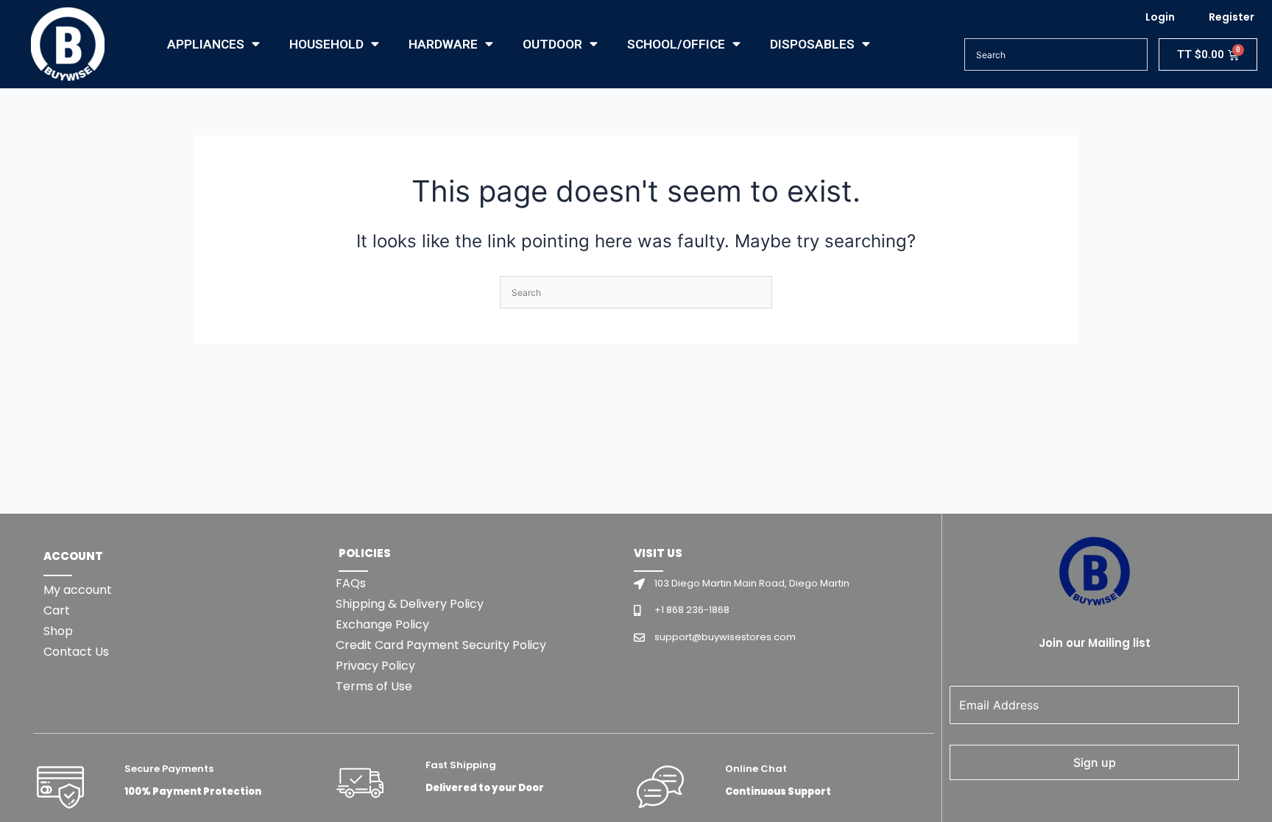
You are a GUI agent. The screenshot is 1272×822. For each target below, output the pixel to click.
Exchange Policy (382, 624)
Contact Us (76, 651)
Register (1231, 17)
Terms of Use (374, 686)
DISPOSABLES (812, 44)
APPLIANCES (205, 44)
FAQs (351, 583)
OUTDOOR (552, 44)
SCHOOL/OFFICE (676, 44)
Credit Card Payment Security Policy (441, 645)
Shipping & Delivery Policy (410, 603)
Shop (58, 631)
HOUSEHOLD (326, 44)
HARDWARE (443, 44)
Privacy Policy (375, 665)
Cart (56, 610)
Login (1160, 17)
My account (77, 589)
